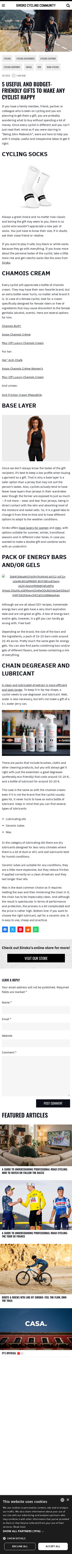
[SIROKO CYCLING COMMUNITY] (36, 5)
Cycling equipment (12, 67)
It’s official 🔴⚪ (12, 1353)
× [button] (67, 1499)
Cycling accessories (26, 58)
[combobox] (62, 1500)
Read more (19, 1526)
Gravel (29, 67)
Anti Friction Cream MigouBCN (22, 395)
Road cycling (53, 67)
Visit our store (36, 958)
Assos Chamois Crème (16, 334)
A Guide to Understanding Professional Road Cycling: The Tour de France (35, 1234)
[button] (36, 1531)
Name (7, 1002)
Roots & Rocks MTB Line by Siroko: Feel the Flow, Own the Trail (34, 1299)
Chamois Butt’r (11, 326)
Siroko (6, 262)
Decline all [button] (20, 1546)
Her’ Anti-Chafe (12, 360)
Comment (9, 1052)
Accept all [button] (53, 1546)
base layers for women (34, 528)
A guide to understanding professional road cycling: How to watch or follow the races (35, 1171)
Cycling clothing (48, 58)
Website (7, 1036)
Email (6, 1019)
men (58, 528)
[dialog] (36, 1524)
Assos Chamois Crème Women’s (22, 368)
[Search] (68, 5)
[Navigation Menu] (3, 5)
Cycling (7, 58)
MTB (39, 67)
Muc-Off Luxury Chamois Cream (23, 343)
